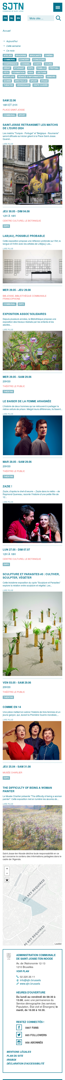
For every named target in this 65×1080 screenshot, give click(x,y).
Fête (6, 72)
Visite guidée (40, 85)
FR (5, 18)
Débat (7, 68)
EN (18, 18)
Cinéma (49, 55)
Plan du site (15, 1055)
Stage (44, 81)
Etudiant (19, 68)
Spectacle (21, 81)
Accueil (6, 30)
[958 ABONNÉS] (19, 1042)
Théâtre (8, 85)
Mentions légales (19, 1051)
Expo (30, 68)
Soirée (7, 81)
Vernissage (23, 85)
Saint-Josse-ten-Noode (18, 7)
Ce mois (10, 50)
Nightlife (9, 76)
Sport (33, 81)
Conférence (11, 64)
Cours (48, 64)
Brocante (35, 55)
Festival (54, 68)
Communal (10, 59)
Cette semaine (13, 45)
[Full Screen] (7, 880)
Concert (24, 59)
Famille (41, 68)
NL (11, 18)
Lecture (41, 72)
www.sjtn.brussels (30, 983)
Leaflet (58, 943)
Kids (30, 72)
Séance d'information (30, 76)
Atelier (8, 55)
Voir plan (22, 971)
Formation (18, 72)
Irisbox (11, 1059)
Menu (57, 7)
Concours (39, 59)
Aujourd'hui (12, 41)
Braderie (21, 55)
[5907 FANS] (19, 1027)
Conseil (25, 64)
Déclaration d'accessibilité (25, 1063)
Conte (37, 64)
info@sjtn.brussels (30, 980)
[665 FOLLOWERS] (19, 1035)
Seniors (51, 76)
